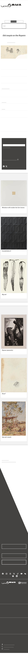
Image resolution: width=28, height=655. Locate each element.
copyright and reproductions (9, 461)
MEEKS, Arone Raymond (8, 296)
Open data (4, 610)
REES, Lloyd (11, 42)
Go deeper (22, 16)
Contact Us (6, 648)
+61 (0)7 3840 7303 (9, 646)
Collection (11, 11)
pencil (3, 108)
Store (3, 614)
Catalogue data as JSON (9, 159)
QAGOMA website (6, 612)
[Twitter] (6, 166)
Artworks (5, 16)
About (16, 612)
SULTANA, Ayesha (6, 253)
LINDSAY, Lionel (6, 352)
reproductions (5, 460)
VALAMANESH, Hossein (8, 211)
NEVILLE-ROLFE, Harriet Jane (9, 439)
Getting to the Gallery (9, 644)
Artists (13, 16)
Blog (16, 610)
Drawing (4, 102)
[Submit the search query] (3, 26)
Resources (20, 21)
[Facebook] (4, 166)
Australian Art (5, 88)
